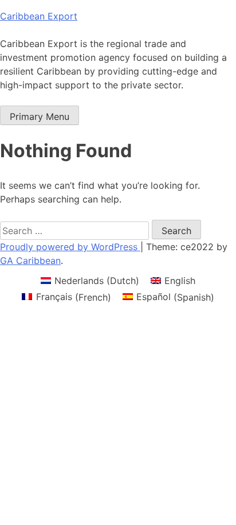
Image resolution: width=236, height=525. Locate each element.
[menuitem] (90, 280)
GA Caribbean (30, 260)
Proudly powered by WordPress (70, 246)
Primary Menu (39, 116)
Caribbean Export (38, 16)
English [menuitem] (179, 280)
